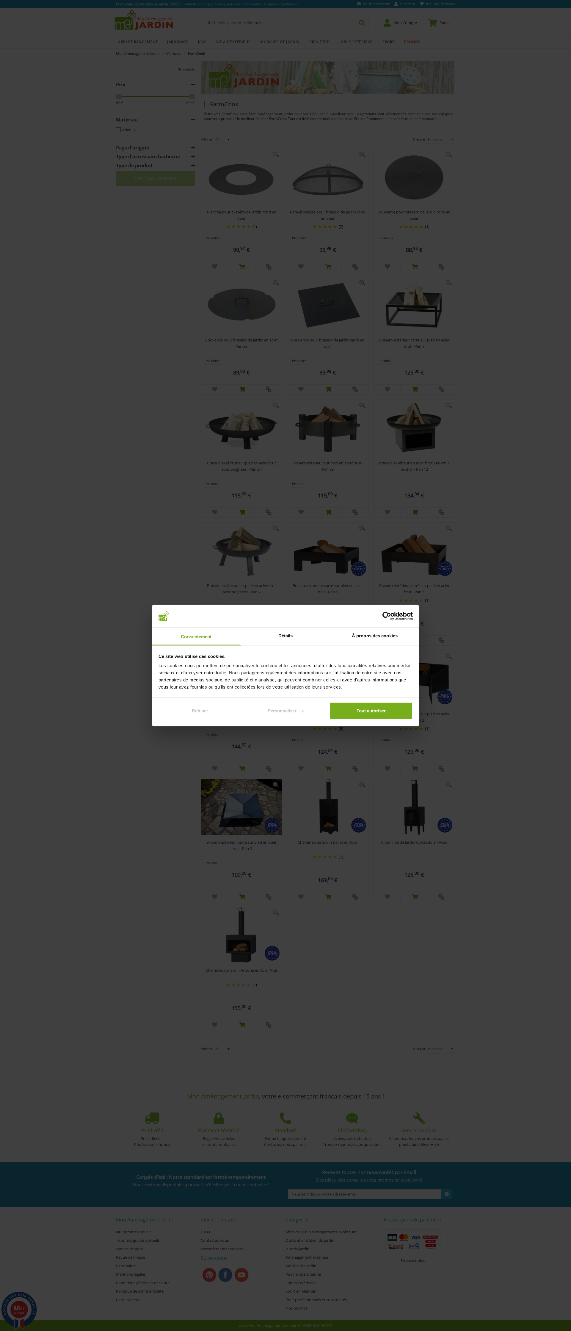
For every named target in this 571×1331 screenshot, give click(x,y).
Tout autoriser (371, 710)
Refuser (200, 710)
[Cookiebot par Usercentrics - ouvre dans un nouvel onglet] (387, 615)
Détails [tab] (285, 635)
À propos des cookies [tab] (375, 635)
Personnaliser (282, 710)
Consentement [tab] (196, 636)
